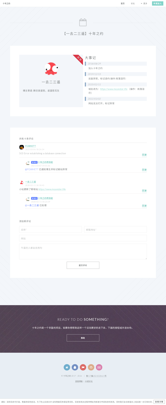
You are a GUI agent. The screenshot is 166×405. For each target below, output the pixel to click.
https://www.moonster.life (113, 89)
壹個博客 (79, 381)
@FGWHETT (31, 169)
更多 (145, 3)
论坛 (133, 3)
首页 (123, 3)
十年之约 (6, 3)
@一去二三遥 (32, 205)
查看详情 (159, 402)
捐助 (83, 338)
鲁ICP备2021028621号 (96, 376)
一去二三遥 (30, 181)
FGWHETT (30, 146)
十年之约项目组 (45, 162)
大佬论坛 (89, 381)
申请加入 (157, 3)
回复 (144, 154)
